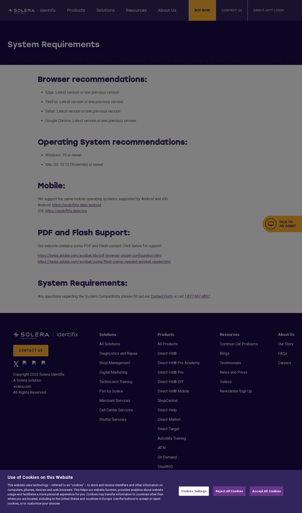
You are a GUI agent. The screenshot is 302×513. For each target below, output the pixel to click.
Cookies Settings (193, 491)
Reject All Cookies (229, 491)
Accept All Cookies (266, 491)
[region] (151, 491)
